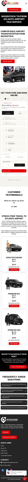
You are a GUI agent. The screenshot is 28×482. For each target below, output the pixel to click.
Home (2, 445)
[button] (26, 3)
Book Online (4, 453)
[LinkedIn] (7, 470)
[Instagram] (11, 470)
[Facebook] (3, 470)
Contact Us (4, 450)
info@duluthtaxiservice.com (10, 462)
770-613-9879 (6, 465)
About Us (3, 448)
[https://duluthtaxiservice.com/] (9, 4)
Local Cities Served (6, 455)
